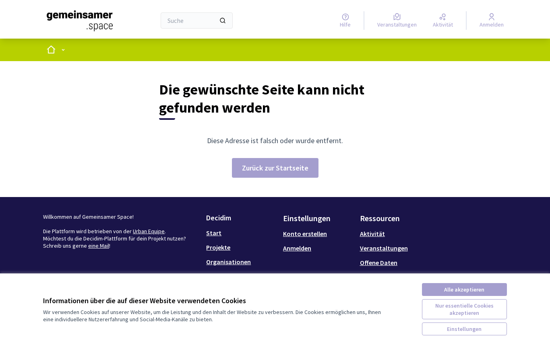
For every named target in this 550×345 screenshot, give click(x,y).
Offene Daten (378, 263)
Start (213, 233)
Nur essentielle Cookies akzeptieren (464, 309)
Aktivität (372, 234)
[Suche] (222, 20)
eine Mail (98, 245)
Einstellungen (464, 329)
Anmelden (297, 248)
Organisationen (228, 262)
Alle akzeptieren (464, 289)
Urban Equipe (149, 231)
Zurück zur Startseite (275, 167)
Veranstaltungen (384, 248)
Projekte (218, 247)
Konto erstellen (305, 234)
